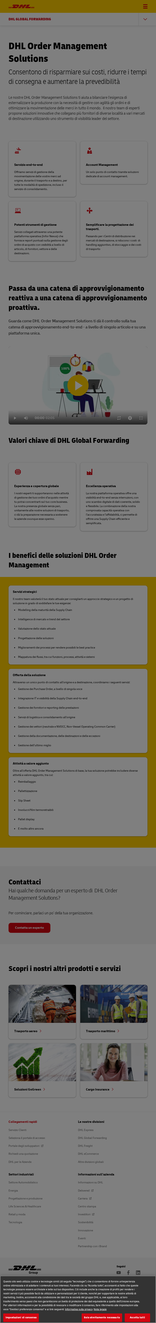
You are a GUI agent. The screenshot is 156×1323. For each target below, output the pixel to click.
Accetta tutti (137, 1317)
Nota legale (100, 1309)
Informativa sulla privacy (79, 1309)
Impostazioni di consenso (21, 1317)
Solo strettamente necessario (102, 1317)
